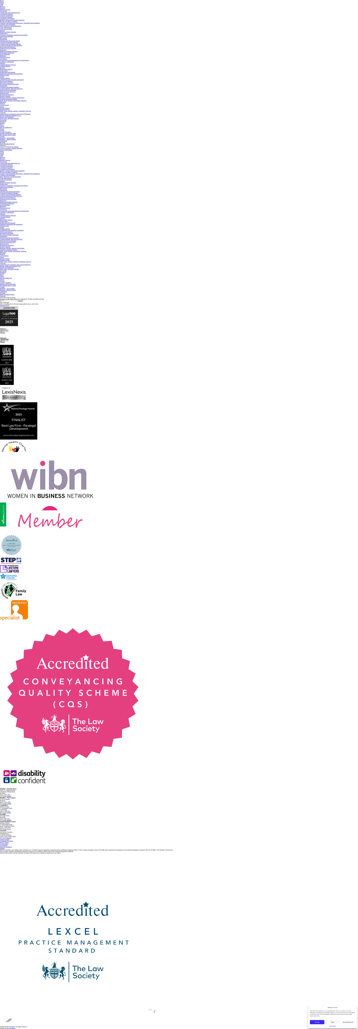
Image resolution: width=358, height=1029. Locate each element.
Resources (3, 121)
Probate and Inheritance (7, 117)
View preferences (348, 1022)
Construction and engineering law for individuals (14, 60)
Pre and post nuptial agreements (9, 84)
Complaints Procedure (6, 841)
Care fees (3, 112)
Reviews (2, 6)
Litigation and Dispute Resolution (10, 41)
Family (2, 77)
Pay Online (15, 147)
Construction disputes (6, 14)
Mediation (3, 56)
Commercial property (6, 17)
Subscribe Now (4, 305)
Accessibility (4, 845)
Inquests (2, 30)
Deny (332, 1022)
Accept (317, 1022)
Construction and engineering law (10, 12)
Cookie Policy (4, 844)
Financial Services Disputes (8, 48)
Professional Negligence (7, 53)
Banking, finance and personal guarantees (12, 20)
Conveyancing (4, 105)
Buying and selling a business (8, 21)
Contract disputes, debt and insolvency (11, 88)
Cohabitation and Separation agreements (12, 80)
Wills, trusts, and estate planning (9, 118)
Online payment (4, 839)
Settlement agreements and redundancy (11, 74)
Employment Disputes (6, 36)
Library (2, 126)
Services (2, 8)
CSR (1, 5)
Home (2, 151)
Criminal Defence (5, 66)
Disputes (2, 63)
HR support (3, 38)
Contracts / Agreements (7, 62)
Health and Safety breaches (8, 32)
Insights (2, 123)
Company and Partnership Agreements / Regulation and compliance (20, 23)
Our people (3, 120)
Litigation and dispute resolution (9, 87)
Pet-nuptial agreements (6, 83)
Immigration (3, 39)
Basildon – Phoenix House (8, 139)
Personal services (5, 57)
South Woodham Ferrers (7, 144)
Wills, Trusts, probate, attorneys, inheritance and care (15, 111)
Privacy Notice (332, 1026)
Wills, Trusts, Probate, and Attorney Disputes (13, 100)
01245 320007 (7, 812)
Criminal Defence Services (8, 65)
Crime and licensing (6, 27)
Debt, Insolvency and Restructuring (10, 26)
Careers (2, 130)
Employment (4, 33)
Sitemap (2, 848)
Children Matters (5, 78)
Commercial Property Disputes (9, 42)
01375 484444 (7, 838)
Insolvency (3, 50)
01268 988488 (7, 820)
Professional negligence (7, 94)
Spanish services (5, 109)
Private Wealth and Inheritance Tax (10, 115)
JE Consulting (11, 1028)
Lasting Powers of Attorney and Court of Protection (15, 114)
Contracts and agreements (7, 24)
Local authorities (5, 54)
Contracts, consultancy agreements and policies (14, 35)
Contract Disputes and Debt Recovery (11, 45)
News (1, 124)
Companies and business (7, 18)
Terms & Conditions (6, 847)
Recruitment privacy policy (8, 135)
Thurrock (3, 145)
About (2, 2)
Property (2, 103)
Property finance (5, 108)
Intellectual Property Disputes (8, 51)
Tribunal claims (4, 75)
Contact (2, 136)
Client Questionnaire (6, 150)
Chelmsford (3, 141)
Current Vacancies (5, 132)
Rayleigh (2, 142)
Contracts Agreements (6, 15)
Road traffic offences (6, 69)
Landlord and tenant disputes (8, 99)
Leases (2, 106)
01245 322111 (7, 829)
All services (3, 11)
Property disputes (5, 96)
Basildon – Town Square (7, 138)
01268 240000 (7, 796)
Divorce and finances (6, 81)
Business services (5, 9)
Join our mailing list (6, 127)
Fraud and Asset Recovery (8, 47)
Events (2, 129)
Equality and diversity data (8, 133)
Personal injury (4, 93)
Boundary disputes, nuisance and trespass (12, 97)
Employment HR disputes (7, 72)
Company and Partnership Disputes (10, 44)
